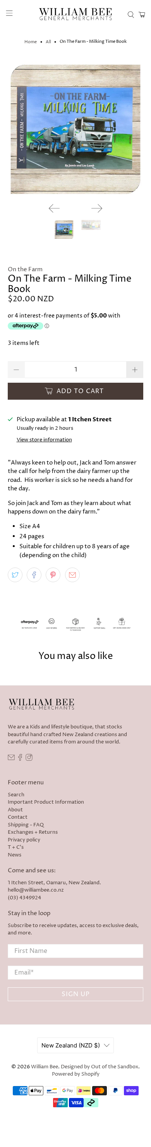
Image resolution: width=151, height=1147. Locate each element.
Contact (17, 817)
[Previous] (54, 208)
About (15, 809)
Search (16, 794)
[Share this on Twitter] (15, 575)
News (14, 854)
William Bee (44, 1067)
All (48, 42)
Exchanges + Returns (33, 832)
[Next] (97, 208)
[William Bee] (75, 14)
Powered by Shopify (76, 1074)
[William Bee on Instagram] (29, 759)
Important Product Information (46, 802)
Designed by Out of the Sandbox (99, 1067)
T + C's (16, 847)
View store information (44, 440)
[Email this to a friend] (72, 575)
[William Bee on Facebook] (20, 759)
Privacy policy (24, 839)
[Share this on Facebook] (34, 575)
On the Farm (25, 269)
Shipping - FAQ (26, 824)
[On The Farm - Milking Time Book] (76, 129)
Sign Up (76, 994)
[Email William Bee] (11, 759)
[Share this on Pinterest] (53, 575)
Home (30, 42)
